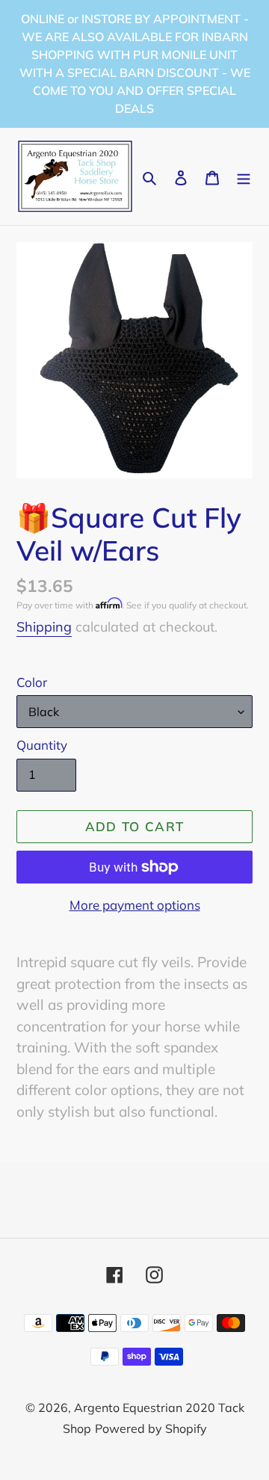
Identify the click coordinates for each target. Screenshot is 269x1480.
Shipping (44, 626)
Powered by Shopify (151, 1428)
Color (31, 682)
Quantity (41, 745)
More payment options (134, 905)
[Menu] (243, 176)
